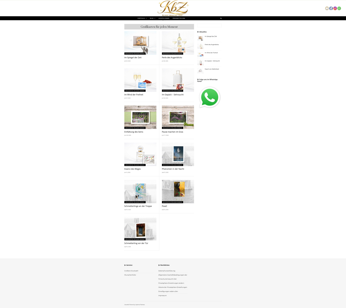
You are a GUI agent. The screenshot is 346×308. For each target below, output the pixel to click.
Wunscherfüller (130, 275)
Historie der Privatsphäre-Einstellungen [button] (172, 287)
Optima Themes (140, 304)
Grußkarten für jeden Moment (135, 53)
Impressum (162, 295)
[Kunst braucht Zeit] (173, 9)
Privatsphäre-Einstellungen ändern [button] (171, 283)
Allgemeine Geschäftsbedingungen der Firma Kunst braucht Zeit (172, 277)
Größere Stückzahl (131, 271)
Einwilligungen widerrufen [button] (168, 291)
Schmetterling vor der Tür (136, 243)
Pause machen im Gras (172, 131)
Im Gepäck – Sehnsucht (173, 94)
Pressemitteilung (179, 18)
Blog (151, 18)
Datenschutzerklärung (166, 271)
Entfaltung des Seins (133, 131)
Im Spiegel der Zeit (132, 57)
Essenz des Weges (132, 168)
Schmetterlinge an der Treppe (138, 206)
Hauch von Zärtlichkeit (212, 69)
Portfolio (141, 18)
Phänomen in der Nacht (173, 168)
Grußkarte (128, 18)
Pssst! (164, 206)
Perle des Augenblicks (172, 57)
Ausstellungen (164, 18)
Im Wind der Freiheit (133, 94)
